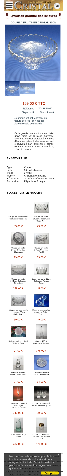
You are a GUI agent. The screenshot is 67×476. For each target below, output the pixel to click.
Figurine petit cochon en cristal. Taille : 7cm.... (41, 312)
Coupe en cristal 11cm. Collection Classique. (18, 218)
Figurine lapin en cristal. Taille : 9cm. (18, 373)
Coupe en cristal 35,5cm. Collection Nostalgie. (18, 281)
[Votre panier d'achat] (57, 5)
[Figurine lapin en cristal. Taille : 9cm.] (18, 362)
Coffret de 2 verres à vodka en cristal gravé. (41, 404)
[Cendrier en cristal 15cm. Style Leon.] (41, 362)
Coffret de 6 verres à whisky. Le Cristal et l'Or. (41, 436)
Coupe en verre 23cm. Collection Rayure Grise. (41, 281)
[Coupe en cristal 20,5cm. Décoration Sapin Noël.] (41, 207)
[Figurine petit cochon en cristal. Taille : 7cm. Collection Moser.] (41, 300)
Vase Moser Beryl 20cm (18, 435)
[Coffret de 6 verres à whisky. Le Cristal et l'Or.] (41, 425)
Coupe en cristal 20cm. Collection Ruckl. (41, 250)
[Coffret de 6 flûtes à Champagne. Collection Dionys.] (18, 393)
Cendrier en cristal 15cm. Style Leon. (41, 373)
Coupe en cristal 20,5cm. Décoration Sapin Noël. (41, 219)
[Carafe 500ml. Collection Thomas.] (41, 331)
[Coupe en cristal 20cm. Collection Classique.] (18, 238)
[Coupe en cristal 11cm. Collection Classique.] (18, 207)
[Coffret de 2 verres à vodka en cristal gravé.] (41, 393)
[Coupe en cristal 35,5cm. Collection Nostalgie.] (18, 269)
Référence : (29, 108)
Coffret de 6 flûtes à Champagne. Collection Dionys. (18, 405)
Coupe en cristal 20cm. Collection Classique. (18, 250)
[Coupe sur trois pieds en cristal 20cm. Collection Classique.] (18, 300)
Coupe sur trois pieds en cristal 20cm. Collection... (18, 312)
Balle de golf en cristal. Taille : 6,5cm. (18, 342)
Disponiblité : (29, 112)
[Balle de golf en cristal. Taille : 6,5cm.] (18, 331)
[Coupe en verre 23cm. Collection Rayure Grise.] (41, 269)
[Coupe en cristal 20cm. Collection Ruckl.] (41, 238)
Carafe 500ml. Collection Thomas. (41, 342)
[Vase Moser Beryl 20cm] (18, 425)
